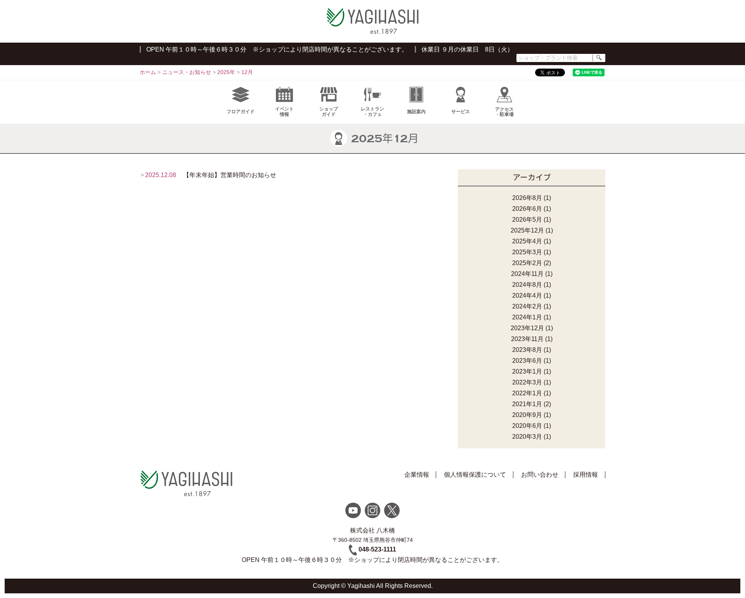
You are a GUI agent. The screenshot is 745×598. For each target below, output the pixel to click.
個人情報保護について (475, 474)
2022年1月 (527, 393)
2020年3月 (527, 436)
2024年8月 (527, 284)
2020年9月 (527, 415)
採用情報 (585, 474)
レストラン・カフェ (372, 111)
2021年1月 (527, 404)
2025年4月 (527, 241)
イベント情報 (284, 111)
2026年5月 (527, 219)
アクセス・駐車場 (504, 112)
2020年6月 (527, 425)
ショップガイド (328, 111)
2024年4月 (527, 295)
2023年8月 (527, 349)
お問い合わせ (539, 474)
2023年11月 (527, 339)
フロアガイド (241, 111)
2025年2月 (527, 263)
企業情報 (416, 474)
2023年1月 (527, 371)
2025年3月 (527, 252)
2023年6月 (527, 360)
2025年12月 (527, 230)
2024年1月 (527, 317)
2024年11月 (527, 274)
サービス (460, 111)
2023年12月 (527, 328)
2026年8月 (527, 198)
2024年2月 (527, 306)
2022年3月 (527, 382)
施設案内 (416, 111)
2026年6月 (527, 208)
